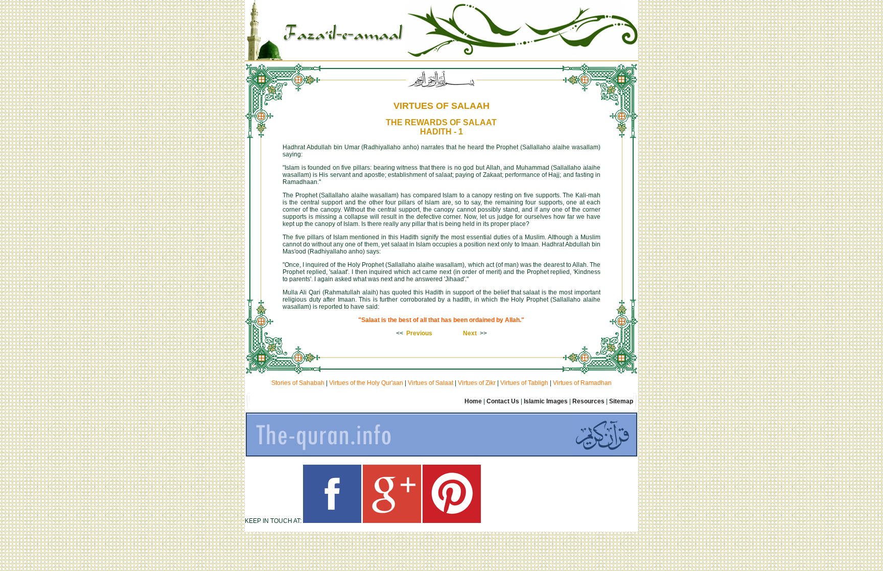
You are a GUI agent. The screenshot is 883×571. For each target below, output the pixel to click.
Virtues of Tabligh (524, 382)
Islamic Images (546, 401)
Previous (419, 333)
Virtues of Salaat (430, 382)
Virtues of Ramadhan (582, 382)
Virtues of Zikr (477, 382)
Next (470, 333)
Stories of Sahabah (297, 382)
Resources (588, 401)
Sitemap (621, 401)
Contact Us (502, 401)
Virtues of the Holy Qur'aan (366, 382)
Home (473, 401)
